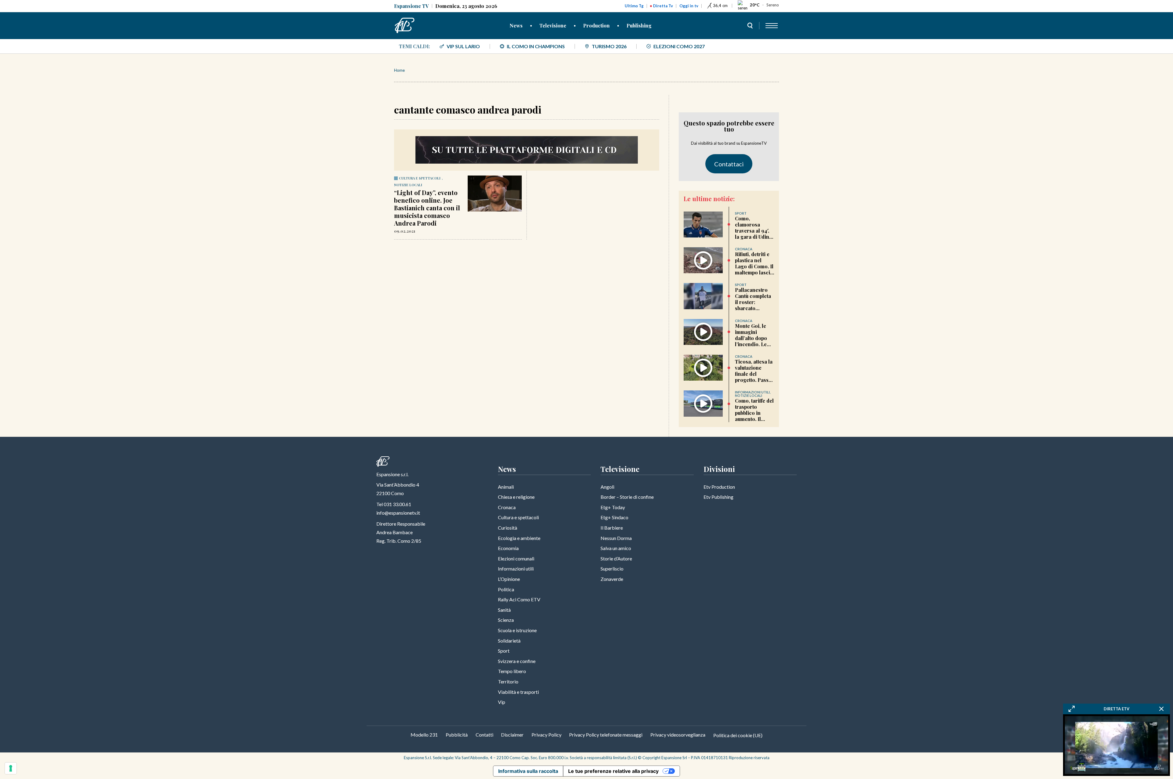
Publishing (639, 25)
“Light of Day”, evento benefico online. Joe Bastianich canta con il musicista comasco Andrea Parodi (427, 208)
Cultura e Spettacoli (419, 178)
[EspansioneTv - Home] (404, 26)
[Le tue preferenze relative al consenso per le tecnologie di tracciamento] (10, 768)
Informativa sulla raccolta (528, 771)
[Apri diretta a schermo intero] (1071, 709)
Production (596, 25)
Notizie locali (408, 185)
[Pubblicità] (526, 150)
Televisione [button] (552, 25)
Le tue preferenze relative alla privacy (613, 771)
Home (399, 70)
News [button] (516, 25)
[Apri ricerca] (750, 25)
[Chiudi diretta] (1161, 709)
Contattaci (729, 164)
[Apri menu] (771, 25)
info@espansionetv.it (398, 513)
